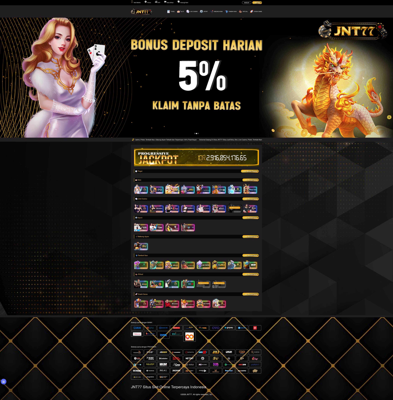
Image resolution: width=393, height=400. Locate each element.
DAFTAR (257, 3)
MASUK (246, 3)
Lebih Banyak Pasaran (250, 171)
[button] (29, 77)
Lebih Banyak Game (250, 180)
